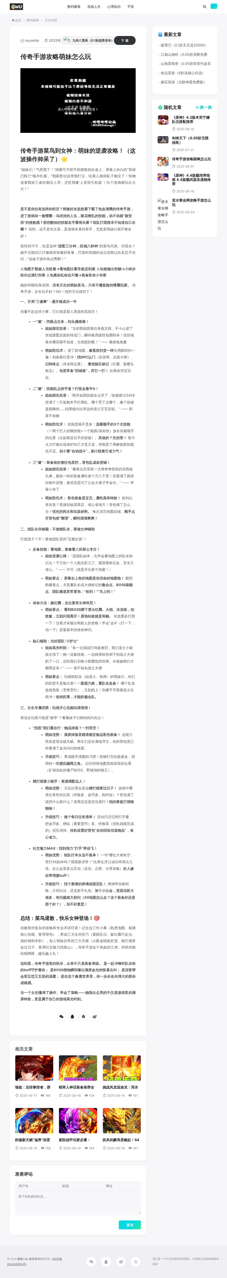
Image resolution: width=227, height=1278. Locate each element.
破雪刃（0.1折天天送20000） (184, 45)
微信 (61, 1016)
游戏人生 (94, 6)
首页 (18, 20)
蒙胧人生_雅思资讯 (28, 1258)
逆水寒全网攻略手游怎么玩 (191, 202)
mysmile (32, 40)
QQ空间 (83, 1016)
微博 (94, 1016)
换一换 (206, 107)
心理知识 (114, 6)
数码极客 (74, 6)
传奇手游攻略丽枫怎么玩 (191, 159)
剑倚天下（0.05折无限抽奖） (190, 140)
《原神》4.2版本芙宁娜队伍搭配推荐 (191, 119)
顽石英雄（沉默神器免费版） (184, 82)
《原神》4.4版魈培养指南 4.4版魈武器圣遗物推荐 (191, 179)
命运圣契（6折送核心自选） (183, 73)
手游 (130, 6)
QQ (72, 1016)
